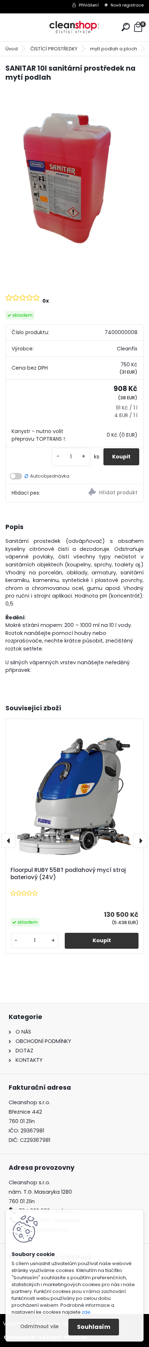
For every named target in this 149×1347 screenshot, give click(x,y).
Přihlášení (89, 5)
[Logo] (74, 27)
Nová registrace (127, 5)
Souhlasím (93, 1327)
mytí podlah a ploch (113, 48)
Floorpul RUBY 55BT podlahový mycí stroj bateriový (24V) (68, 873)
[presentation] (8, 840)
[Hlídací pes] (108, 493)
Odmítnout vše (39, 1326)
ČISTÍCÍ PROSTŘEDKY (53, 48)
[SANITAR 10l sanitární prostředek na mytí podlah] (74, 180)
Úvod (11, 48)
